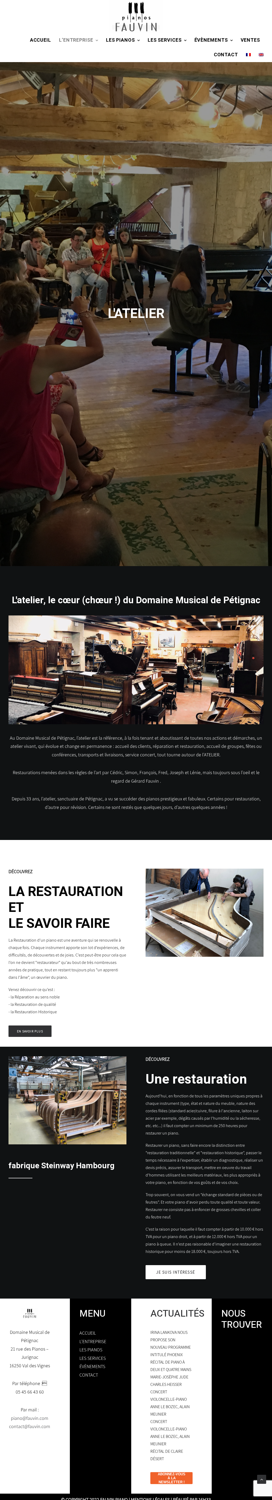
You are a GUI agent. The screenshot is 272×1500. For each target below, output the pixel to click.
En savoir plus (30, 1487)
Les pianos (120, 40)
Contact (226, 54)
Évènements (211, 40)
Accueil (40, 40)
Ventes (250, 40)
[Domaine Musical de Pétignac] (136, 16)
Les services (165, 40)
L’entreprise (76, 40)
